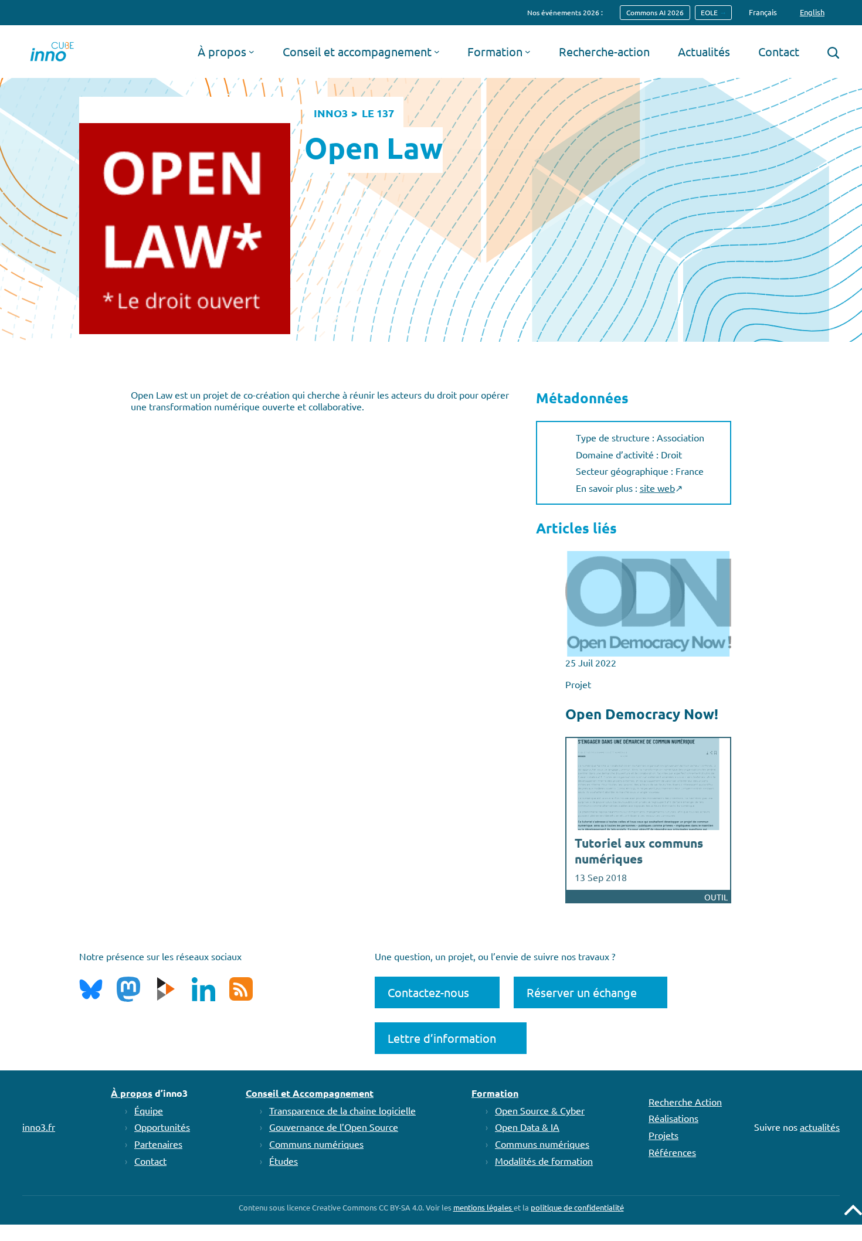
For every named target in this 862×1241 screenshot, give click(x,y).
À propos (131, 1093)
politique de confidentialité (577, 1207)
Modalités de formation (544, 1161)
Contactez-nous (428, 992)
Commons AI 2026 (655, 12)
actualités (820, 1127)
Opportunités (162, 1127)
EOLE (709, 12)
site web (657, 488)
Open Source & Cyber (540, 1110)
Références (672, 1152)
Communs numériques (316, 1144)
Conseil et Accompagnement (310, 1093)
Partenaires (158, 1144)
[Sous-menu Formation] (528, 52)
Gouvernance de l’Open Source (333, 1127)
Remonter (853, 1210)
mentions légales (483, 1207)
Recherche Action (685, 1101)
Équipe (148, 1110)
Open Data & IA (527, 1127)
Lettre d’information (442, 1038)
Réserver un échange (582, 992)
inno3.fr (38, 1127)
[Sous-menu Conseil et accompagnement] (437, 52)
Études (283, 1161)
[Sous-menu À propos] (251, 52)
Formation (494, 1093)
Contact (150, 1161)
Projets (663, 1135)
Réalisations (673, 1118)
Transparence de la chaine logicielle (342, 1110)
